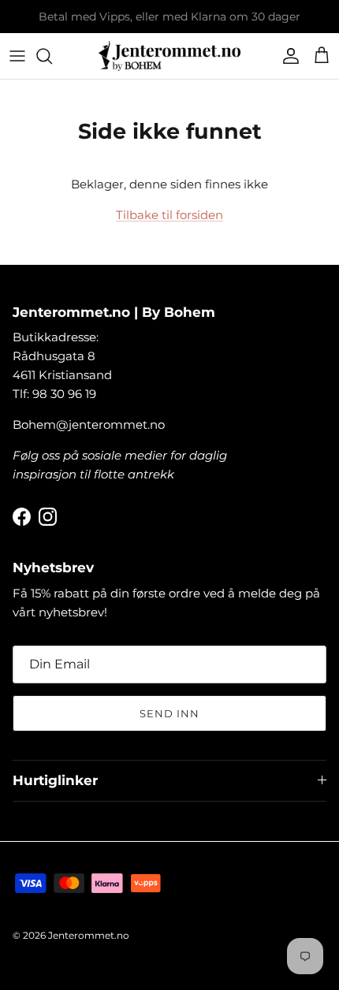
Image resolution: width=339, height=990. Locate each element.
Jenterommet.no (88, 935)
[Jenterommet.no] (169, 56)
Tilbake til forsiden (169, 214)
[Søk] (52, 56)
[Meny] (17, 56)
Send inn (169, 713)
